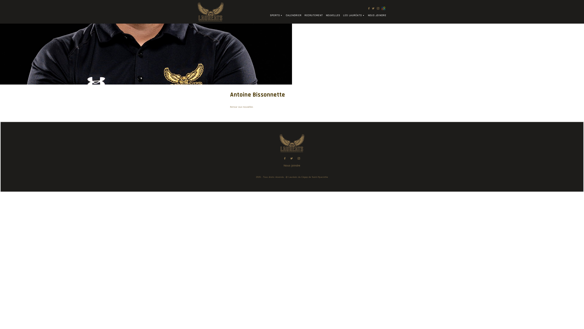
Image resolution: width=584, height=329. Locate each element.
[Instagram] (378, 8)
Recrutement (313, 15)
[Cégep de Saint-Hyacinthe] (383, 8)
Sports (275, 15)
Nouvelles (333, 15)
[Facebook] (369, 8)
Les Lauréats (352, 15)
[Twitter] (373, 8)
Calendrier (294, 15)
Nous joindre (377, 15)
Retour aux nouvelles (241, 107)
